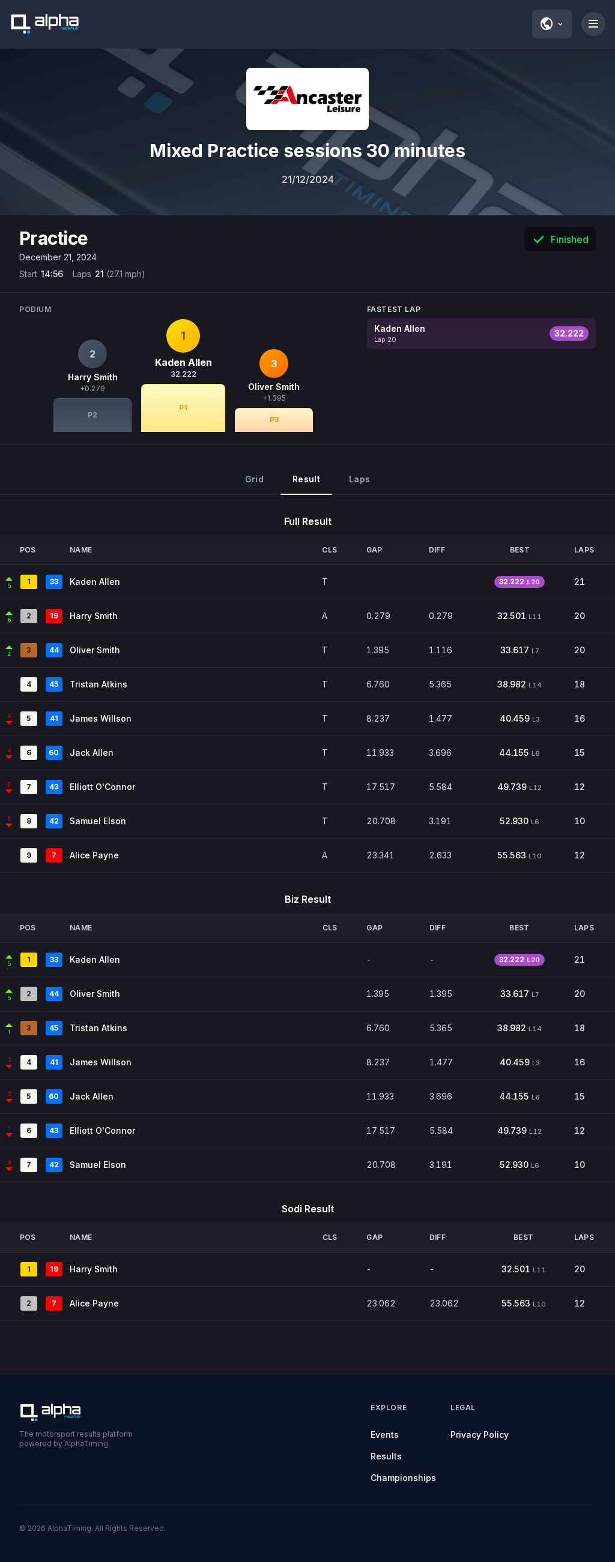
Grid (254, 479)
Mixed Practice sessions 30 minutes (307, 150)
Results (386, 1456)
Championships (403, 1478)
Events (385, 1434)
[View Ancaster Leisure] (307, 99)
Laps (359, 479)
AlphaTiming (69, 1528)
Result (306, 479)
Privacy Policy (479, 1434)
